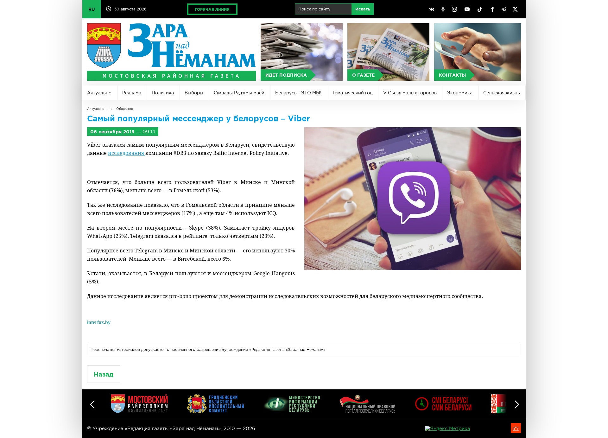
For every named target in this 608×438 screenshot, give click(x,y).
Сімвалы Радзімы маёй (239, 92)
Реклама (131, 92)
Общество (124, 109)
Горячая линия (212, 9)
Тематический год (352, 92)
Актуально (99, 92)
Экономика (459, 92)
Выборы (194, 92)
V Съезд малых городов (410, 92)
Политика (163, 92)
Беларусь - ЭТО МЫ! (298, 92)
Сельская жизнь (501, 92)
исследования (126, 152)
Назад (103, 374)
